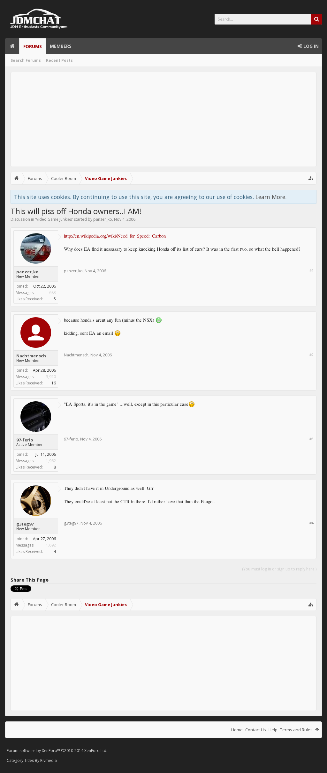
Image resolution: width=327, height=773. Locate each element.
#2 (311, 354)
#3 (311, 438)
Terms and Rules (296, 730)
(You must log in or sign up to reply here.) (279, 569)
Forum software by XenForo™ (57, 750)
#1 (311, 270)
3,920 (51, 376)
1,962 (51, 460)
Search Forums (26, 60)
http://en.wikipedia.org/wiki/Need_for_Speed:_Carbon (115, 236)
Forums (32, 46)
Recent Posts (59, 60)
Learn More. (270, 197)
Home (12, 46)
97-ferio (24, 439)
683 (52, 292)
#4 (311, 522)
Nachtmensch (31, 355)
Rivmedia (48, 760)
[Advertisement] (163, 119)
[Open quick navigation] (310, 178)
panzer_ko (102, 219)
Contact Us (255, 730)
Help (273, 730)
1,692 (51, 545)
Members (61, 46)
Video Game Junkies (54, 219)
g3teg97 (25, 523)
